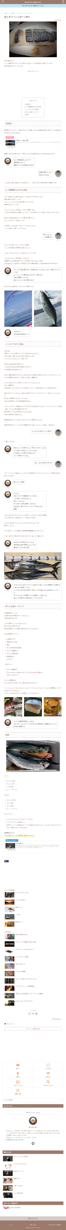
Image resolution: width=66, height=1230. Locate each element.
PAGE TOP (34, 1218)
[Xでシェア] (29, 1013)
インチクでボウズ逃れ (32, 109)
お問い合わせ (33, 1224)
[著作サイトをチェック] (33, 1143)
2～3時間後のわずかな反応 (33, 106)
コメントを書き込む (33, 1029)
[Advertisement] (33, 84)
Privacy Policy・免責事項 (54, 1224)
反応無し (28, 104)
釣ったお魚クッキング (32, 112)
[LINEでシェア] (33, 1013)
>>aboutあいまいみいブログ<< (15, 1139)
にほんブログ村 (14, 1207)
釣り (7, 861)
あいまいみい (33, 1127)
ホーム (11, 1224)
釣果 (27, 114)
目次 (30, 100)
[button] (36, 1013)
